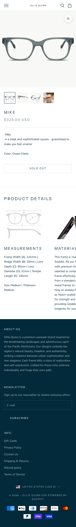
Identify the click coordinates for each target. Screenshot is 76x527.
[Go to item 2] (22, 98)
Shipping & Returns (16, 461)
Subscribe (19, 418)
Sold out (38, 168)
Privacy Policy (12, 448)
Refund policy (12, 468)
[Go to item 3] (35, 98)
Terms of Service (14, 474)
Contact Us (11, 454)
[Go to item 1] (9, 98)
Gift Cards (10, 441)
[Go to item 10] (48, 98)
